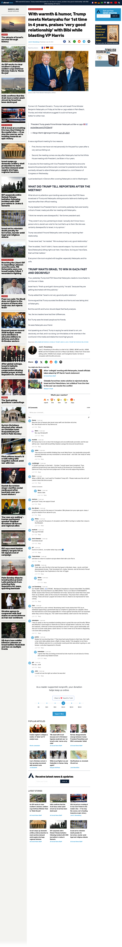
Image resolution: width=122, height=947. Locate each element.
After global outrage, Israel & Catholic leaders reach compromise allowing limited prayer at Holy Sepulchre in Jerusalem (13, 369)
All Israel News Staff (50, 376)
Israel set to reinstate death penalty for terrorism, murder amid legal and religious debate (13, 232)
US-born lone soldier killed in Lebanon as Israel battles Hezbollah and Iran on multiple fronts (13, 644)
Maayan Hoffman (55, 767)
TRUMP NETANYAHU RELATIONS (78, 342)
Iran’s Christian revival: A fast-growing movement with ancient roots (38, 763)
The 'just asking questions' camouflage (12, 401)
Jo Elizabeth (33, 767)
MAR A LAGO (65, 342)
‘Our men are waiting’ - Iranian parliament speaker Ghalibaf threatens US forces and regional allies (12, 521)
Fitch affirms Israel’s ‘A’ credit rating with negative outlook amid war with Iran (12, 459)
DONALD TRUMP (55, 342)
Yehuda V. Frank (48, 388)
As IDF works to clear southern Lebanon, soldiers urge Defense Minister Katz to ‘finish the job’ (12, 68)
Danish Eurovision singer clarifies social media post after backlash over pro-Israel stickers (12, 490)
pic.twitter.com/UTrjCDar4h (41, 127)
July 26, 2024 (64, 133)
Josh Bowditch (74, 767)
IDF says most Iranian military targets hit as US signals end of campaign (12, 551)
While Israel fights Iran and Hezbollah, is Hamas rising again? (59, 763)
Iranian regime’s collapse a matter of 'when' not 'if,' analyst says (39, 737)
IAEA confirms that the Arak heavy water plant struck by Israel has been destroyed (13, 98)
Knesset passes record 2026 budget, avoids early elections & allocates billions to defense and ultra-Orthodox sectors (12, 335)
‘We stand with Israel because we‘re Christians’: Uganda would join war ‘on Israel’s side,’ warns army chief (59, 739)
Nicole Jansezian (35, 745)
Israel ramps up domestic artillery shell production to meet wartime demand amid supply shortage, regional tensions (12, 166)
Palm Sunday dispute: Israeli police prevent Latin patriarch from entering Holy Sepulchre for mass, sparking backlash (12, 583)
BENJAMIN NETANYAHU (42, 342)
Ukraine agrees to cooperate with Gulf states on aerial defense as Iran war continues (13, 614)
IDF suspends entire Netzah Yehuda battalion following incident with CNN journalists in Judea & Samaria (12, 200)
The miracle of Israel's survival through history (12, 39)
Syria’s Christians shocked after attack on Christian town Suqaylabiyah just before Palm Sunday (11, 429)
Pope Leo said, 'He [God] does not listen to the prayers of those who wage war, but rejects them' (13, 303)
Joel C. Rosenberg (33, 42)
